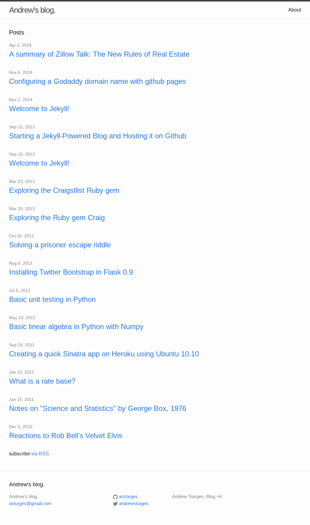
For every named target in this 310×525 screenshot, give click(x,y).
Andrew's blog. (32, 10)
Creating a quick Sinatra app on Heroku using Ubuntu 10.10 (104, 354)
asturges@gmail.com (30, 503)
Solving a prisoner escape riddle (60, 245)
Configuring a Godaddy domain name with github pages (97, 81)
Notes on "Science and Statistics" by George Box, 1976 (97, 408)
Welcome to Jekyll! (39, 108)
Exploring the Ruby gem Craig (57, 217)
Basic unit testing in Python (52, 299)
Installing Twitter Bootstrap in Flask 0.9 (71, 272)
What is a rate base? (42, 381)
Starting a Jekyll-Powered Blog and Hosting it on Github (97, 136)
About (294, 9)
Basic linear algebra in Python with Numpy (76, 326)
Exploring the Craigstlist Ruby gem (64, 190)
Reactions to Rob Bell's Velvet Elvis (65, 435)
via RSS (40, 453)
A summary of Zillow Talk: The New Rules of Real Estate (99, 54)
